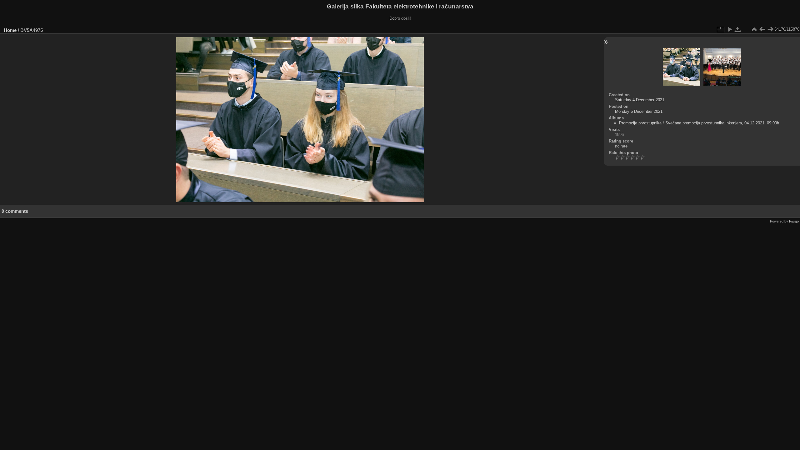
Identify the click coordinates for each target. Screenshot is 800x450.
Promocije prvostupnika (640, 123)
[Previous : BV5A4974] (762, 29)
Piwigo (794, 221)
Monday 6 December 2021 (638, 111)
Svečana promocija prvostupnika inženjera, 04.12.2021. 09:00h (722, 123)
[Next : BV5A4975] (770, 29)
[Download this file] (738, 29)
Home (10, 30)
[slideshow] (730, 29)
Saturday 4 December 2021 (639, 100)
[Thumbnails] (754, 29)
